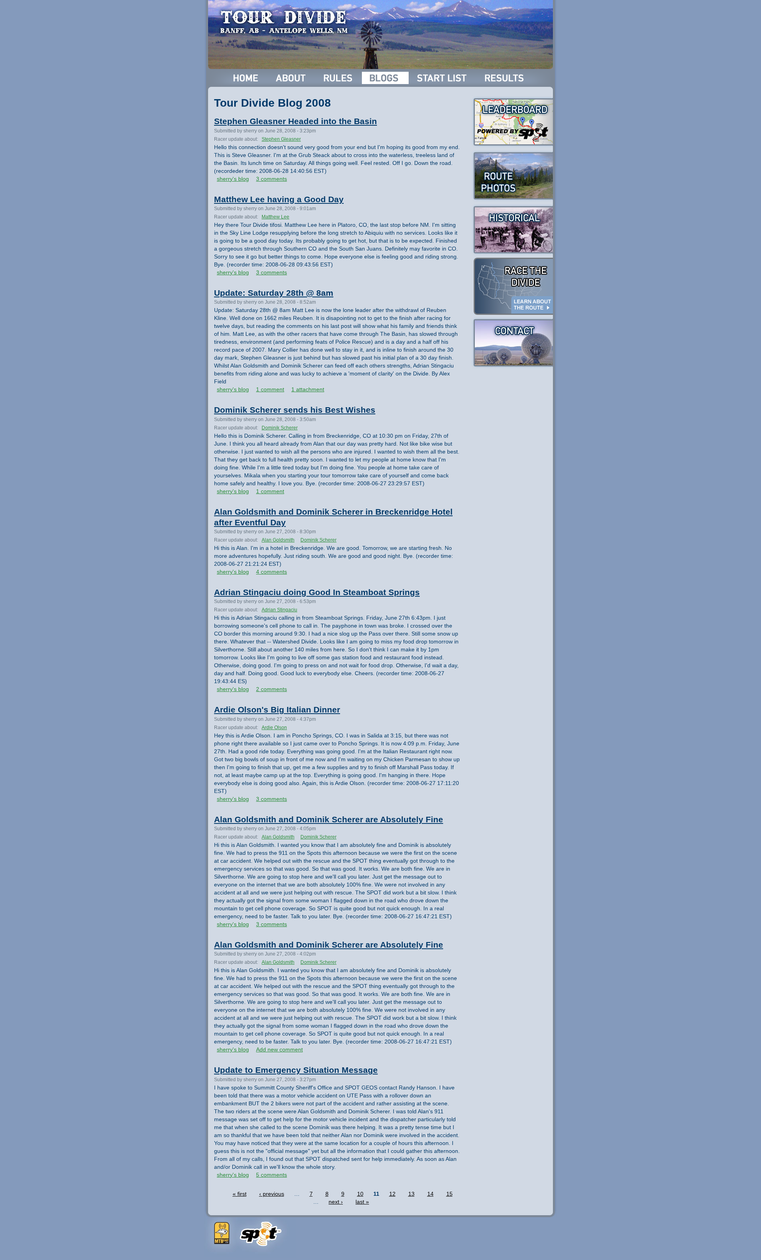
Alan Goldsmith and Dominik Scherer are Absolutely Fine (328, 819)
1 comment (270, 389)
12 (392, 1194)
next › (336, 1202)
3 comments (271, 179)
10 (360, 1194)
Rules (338, 78)
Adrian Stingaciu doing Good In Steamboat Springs (317, 592)
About (291, 78)
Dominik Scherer (280, 428)
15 (449, 1194)
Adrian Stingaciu (279, 610)
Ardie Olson (274, 727)
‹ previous (271, 1194)
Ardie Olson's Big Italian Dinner (277, 709)
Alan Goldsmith (278, 540)
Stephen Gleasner (281, 139)
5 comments (271, 1175)
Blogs (385, 78)
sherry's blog (233, 179)
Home (246, 78)
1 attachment (307, 389)
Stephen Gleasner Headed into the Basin (295, 121)
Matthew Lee (275, 217)
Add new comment (279, 1049)
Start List (443, 78)
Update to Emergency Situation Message (296, 1069)
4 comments (271, 572)
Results (505, 78)
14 (430, 1194)
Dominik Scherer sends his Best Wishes (294, 409)
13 (411, 1194)
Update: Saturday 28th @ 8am (273, 292)
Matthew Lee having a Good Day (279, 199)
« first (240, 1194)
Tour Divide (286, 21)
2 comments (271, 689)
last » (362, 1202)
